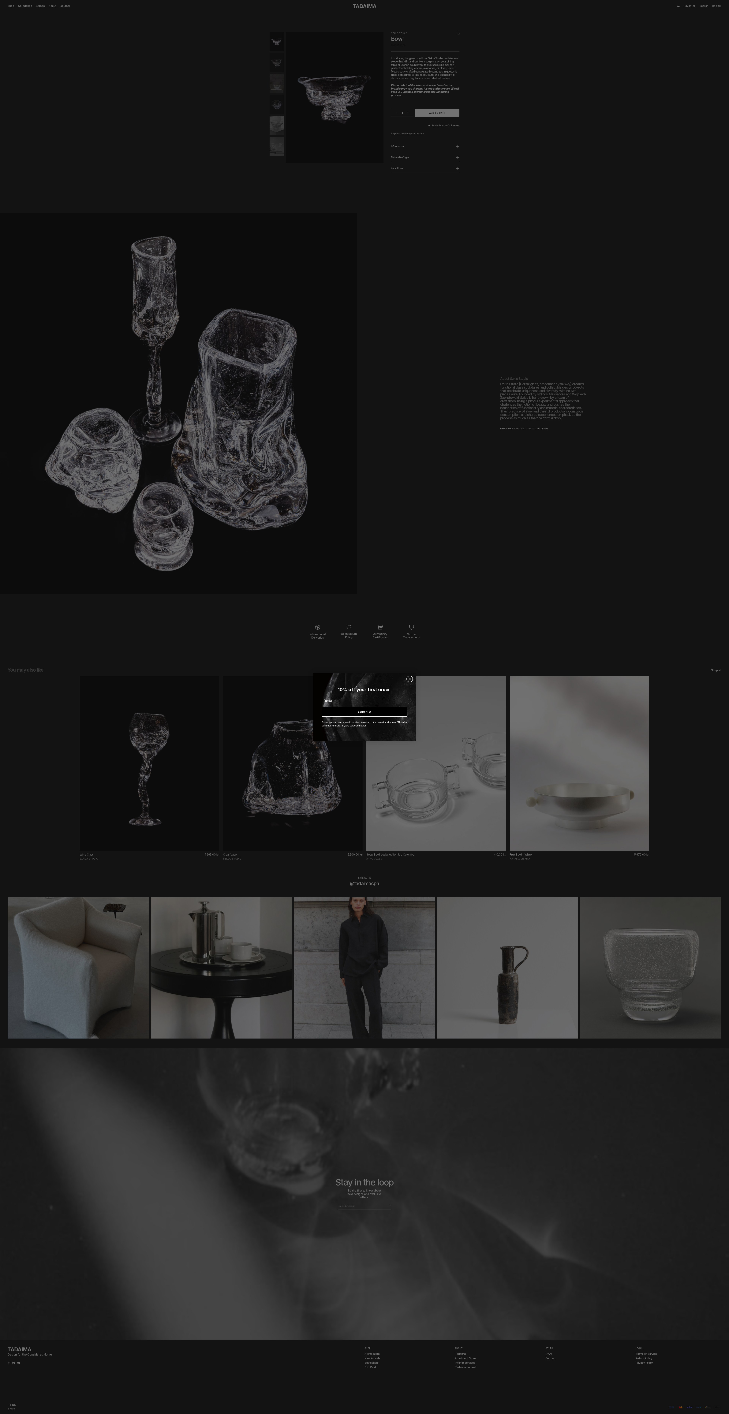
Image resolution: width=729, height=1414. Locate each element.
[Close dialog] (410, 679)
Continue (364, 712)
